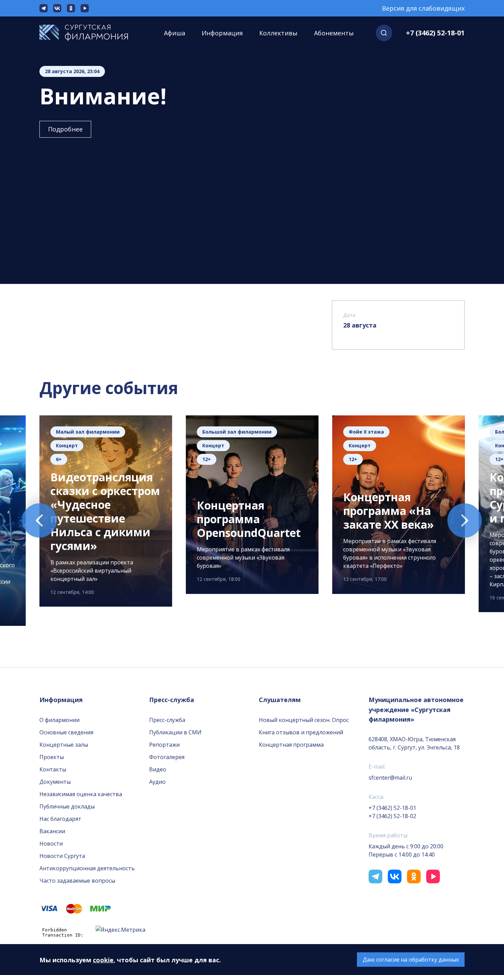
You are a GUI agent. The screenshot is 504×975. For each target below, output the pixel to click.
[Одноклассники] (71, 8)
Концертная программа (291, 744)
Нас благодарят (60, 819)
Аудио (157, 781)
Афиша (174, 33)
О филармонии (59, 720)
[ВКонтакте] (57, 8)
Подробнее (65, 129)
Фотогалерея (166, 757)
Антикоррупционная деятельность (87, 868)
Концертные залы (63, 744)
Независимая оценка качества (80, 794)
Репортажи (164, 744)
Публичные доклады (67, 806)
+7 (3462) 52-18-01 (435, 32)
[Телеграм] (43, 8)
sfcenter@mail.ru (390, 777)
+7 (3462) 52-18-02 (392, 816)
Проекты (51, 757)
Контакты (52, 769)
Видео (157, 769)
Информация (222, 33)
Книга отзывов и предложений (301, 732)
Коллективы (278, 33)
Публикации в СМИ (175, 732)
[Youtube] (85, 8)
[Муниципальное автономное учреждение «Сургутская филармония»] (90, 33)
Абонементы (334, 33)
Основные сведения (66, 732)
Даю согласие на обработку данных (411, 959)
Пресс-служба (167, 720)
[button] (384, 33)
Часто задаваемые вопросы (77, 880)
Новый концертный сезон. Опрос (304, 720)
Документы (55, 781)
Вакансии (52, 831)
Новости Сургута (62, 856)
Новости (51, 843)
